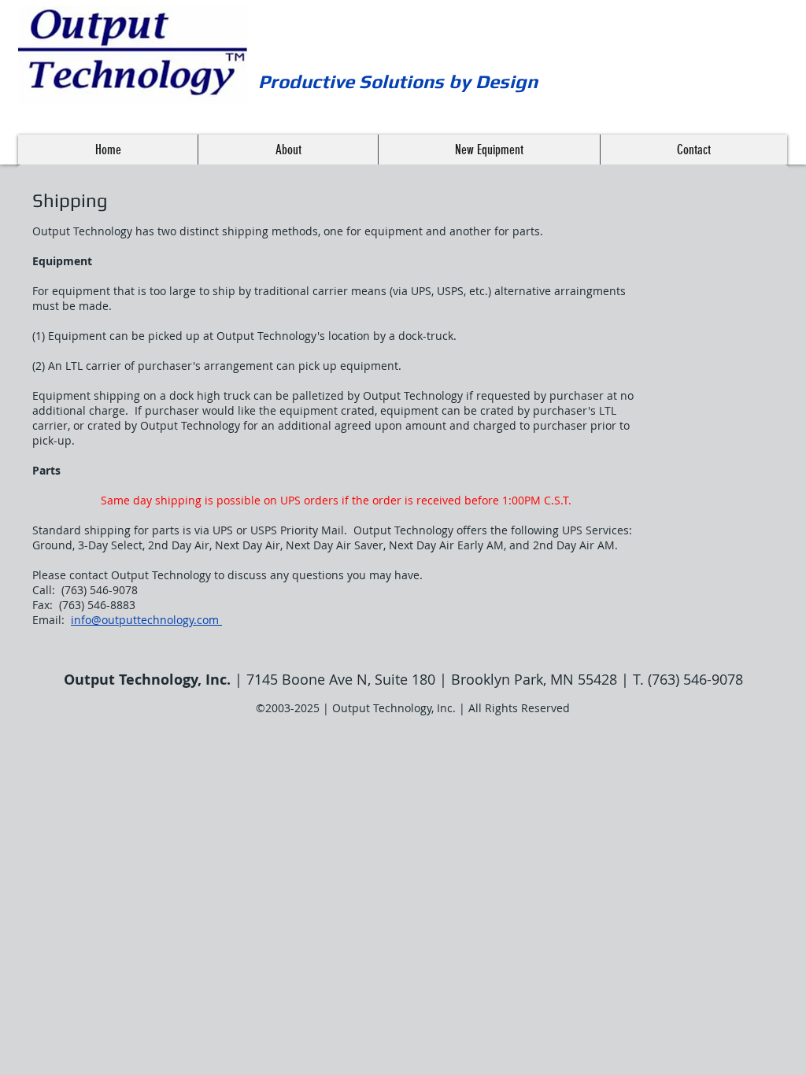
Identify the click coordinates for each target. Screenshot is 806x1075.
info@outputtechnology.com (145, 619)
